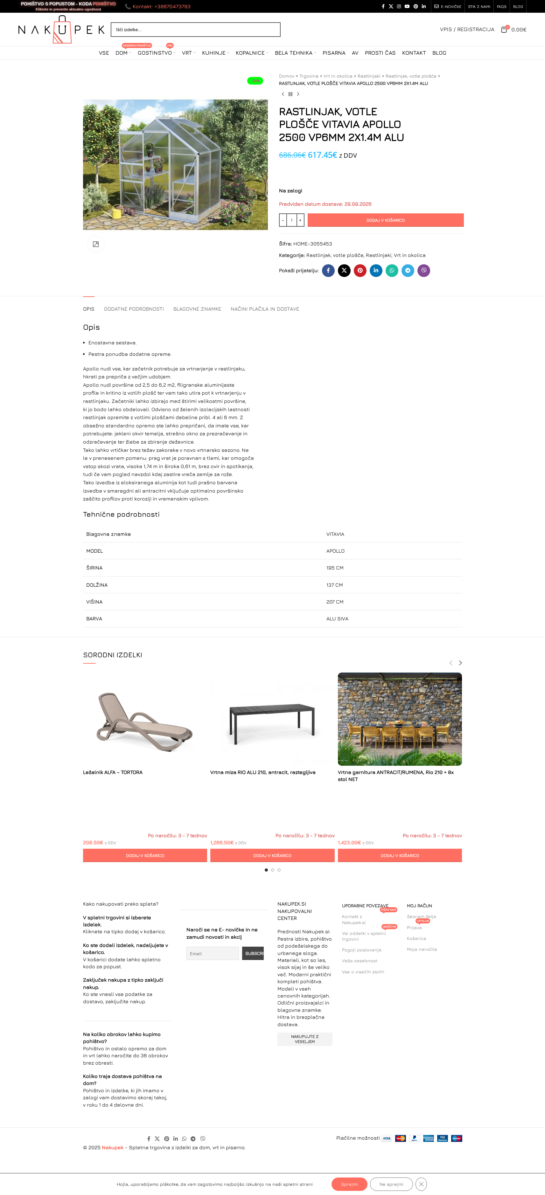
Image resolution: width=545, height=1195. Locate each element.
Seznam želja (421, 916)
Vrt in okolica (338, 76)
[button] (145, 855)
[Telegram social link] (408, 270)
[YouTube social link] (407, 6)
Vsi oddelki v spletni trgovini (369, 935)
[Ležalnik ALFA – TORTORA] (145, 719)
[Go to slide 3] (279, 870)
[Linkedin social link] (424, 6)
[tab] (88, 305)
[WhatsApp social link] (392, 270)
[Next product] (298, 94)
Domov (286, 76)
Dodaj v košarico (386, 220)
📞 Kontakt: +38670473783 (158, 6)
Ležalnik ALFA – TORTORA (113, 772)
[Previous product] (283, 94)
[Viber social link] (423, 270)
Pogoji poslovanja (361, 949)
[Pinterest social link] (416, 6)
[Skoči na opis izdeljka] (280, 169)
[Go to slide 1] (266, 870)
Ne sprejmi (391, 1184)
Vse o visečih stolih (363, 971)
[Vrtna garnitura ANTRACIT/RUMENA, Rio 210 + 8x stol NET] (400, 719)
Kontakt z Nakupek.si (369, 918)
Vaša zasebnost (359, 960)
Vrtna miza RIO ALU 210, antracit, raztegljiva (263, 772)
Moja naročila (422, 949)
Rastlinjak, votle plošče (411, 76)
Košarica (416, 938)
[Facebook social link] (383, 6)
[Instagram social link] (399, 6)
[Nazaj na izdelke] (290, 94)
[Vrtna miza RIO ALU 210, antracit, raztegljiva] (272, 719)
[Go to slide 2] (272, 870)
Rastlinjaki (369, 76)
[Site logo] (61, 28)
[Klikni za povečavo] (96, 244)
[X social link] (391, 6)
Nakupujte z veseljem (304, 1039)
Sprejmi (349, 1184)
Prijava (418, 926)
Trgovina (308, 76)
